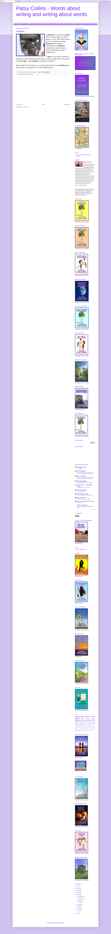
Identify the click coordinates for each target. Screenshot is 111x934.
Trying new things (80, 491)
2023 (78, 886)
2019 (78, 890)
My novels (78, 23)
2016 (78, 913)
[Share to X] (45, 72)
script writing (92, 723)
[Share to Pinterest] (49, 72)
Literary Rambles (81, 471)
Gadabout (20, 31)
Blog (16, 23)
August (79, 904)
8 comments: (34, 72)
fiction (88, 729)
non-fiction (93, 721)
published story (83, 724)
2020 (78, 888)
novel (88, 721)
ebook (84, 729)
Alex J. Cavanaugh (81, 476)
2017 (78, 894)
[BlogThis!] (44, 72)
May (79, 910)
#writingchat (89, 724)
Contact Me (52, 23)
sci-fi (87, 723)
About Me (44, 23)
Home (43, 104)
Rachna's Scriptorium (82, 505)
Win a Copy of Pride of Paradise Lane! (85, 495)
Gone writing (79, 502)
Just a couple (79, 468)
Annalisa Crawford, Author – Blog (85, 501)
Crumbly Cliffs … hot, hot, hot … (83, 487)
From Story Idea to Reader (65, 23)
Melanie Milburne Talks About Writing (84, 482)
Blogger (62, 922)
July (79, 906)
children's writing (78, 729)
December (80, 896)
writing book (83, 730)
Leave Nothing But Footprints (88, 727)
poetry (84, 721)
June (79, 908)
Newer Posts (19, 104)
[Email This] (42, 72)
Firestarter (77, 724)
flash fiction (81, 723)
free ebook (92, 729)
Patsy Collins (88, 162)
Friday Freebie (88, 23)
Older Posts (66, 104)
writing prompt (89, 730)
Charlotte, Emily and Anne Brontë (84, 498)
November (80, 898)
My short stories (34, 23)
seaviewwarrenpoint (82, 490)
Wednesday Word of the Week (26, 74)
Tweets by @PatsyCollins (81, 549)
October (80, 900)
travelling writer (78, 730)
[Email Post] (39, 72)
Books (76, 723)
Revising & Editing (81, 481)
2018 (78, 892)
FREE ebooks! (24, 23)
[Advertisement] (43, 90)
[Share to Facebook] (47, 72)
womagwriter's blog (81, 467)
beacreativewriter (81, 497)
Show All (93, 509)
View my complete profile (81, 185)
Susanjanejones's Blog (82, 493)
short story (84, 720)
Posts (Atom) (25, 107)
